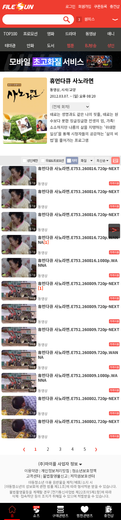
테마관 (10, 45)
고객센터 (33, 476)
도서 (50, 45)
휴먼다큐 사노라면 (72, 80)
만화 (30, 45)
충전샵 (115, 6)
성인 (110, 45)
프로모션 (30, 34)
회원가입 (84, 6)
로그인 (70, 6)
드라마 (70, 34)
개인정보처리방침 (55, 470)
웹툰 (70, 45)
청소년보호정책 (84, 470)
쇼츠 (36, 515)
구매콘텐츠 (60, 515)
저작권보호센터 (82, 476)
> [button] (114, 230)
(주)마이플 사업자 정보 (58, 464)
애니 (110, 34)
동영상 (90, 34)
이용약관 (31, 470)
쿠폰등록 (100, 6)
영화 (50, 34)
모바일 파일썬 (18, 6)
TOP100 (10, 34)
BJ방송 (90, 45)
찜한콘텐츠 (85, 515)
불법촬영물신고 (55, 476)
